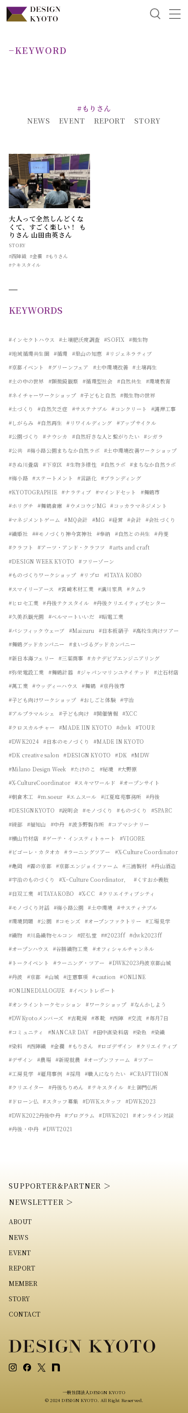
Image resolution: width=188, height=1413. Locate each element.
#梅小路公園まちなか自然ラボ (63, 450)
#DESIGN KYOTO (87, 755)
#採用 (73, 1073)
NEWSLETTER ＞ (41, 1202)
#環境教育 (158, 381)
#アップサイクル (137, 422)
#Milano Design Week (37, 769)
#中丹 (58, 824)
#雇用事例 (50, 1073)
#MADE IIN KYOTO (85, 727)
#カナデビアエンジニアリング (123, 658)
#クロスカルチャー (32, 727)
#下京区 (52, 464)
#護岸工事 (163, 408)
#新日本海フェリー (31, 658)
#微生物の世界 (138, 395)
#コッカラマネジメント (138, 505)
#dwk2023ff (145, 935)
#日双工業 (21, 893)
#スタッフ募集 (60, 1101)
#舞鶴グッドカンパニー (37, 644)
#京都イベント (26, 367)
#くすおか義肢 (151, 879)
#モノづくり (97, 810)
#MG (98, 519)
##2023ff (113, 935)
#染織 (158, 1032)
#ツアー (143, 1059)
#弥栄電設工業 (26, 672)
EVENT (72, 121)
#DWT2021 (57, 1129)
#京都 (34, 976)
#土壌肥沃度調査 (79, 339)
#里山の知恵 (87, 353)
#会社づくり (160, 519)
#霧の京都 (39, 866)
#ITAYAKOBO (56, 893)
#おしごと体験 (98, 699)
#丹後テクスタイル (66, 603)
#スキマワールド (95, 782)
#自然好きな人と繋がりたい (105, 436)
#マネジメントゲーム (34, 519)
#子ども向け (74, 713)
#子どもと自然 (98, 395)
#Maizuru (81, 630)
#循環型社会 (97, 381)
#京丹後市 (112, 685)
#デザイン (21, 1059)
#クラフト (21, 547)
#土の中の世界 (26, 381)
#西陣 (117, 1018)
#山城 (52, 976)
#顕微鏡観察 (63, 381)
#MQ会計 (75, 519)
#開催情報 (106, 713)
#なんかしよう (148, 1004)
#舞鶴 (89, 685)
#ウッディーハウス (54, 685)
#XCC (129, 713)
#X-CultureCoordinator (39, 782)
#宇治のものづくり (32, 879)
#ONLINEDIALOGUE (37, 990)
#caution (103, 976)
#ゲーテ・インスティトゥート (79, 838)
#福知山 (36, 824)
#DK (121, 755)
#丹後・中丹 (23, 1129)
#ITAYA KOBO (123, 575)
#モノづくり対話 (29, 907)
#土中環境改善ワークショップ (140, 450)
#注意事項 (75, 976)
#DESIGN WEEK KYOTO (41, 561)
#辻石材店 (166, 672)
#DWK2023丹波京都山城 (140, 962)
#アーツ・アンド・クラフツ (71, 547)
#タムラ (136, 589)
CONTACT (25, 1314)
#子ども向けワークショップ (42, 699)
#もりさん (57, 255)
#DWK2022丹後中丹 (34, 1115)
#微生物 (138, 339)
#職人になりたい (105, 1073)
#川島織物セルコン (50, 935)
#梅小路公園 (69, 907)
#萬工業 (18, 685)
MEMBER (23, 1283)
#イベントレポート (92, 990)
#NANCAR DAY (68, 1032)
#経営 (116, 519)
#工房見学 (21, 1073)
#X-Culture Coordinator (146, 852)
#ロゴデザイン (115, 1046)
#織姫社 (18, 533)
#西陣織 (17, 255)
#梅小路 (18, 478)
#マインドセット (116, 492)
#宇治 (127, 699)
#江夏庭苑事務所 (121, 796)
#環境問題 (21, 921)
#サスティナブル (137, 907)
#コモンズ (68, 921)
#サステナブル (90, 408)
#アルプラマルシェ (32, 713)
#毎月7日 (157, 1018)
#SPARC (161, 810)
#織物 (16, 935)
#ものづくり (131, 810)
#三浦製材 (134, 866)
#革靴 (98, 1018)
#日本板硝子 (114, 630)
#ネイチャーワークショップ (42, 395)
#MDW (140, 755)
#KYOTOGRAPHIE (33, 492)
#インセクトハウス (32, 339)
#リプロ (90, 575)
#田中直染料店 (111, 1032)
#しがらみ (21, 422)
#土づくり (21, 408)
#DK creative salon (34, 755)
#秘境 (107, 769)
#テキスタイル (25, 264)
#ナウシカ (55, 436)
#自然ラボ (113, 464)
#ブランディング (121, 478)
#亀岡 (16, 866)
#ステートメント (52, 478)
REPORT (109, 121)
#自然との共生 (132, 533)
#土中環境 (100, 907)
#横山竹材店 (23, 838)
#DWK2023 (140, 1101)
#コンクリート (129, 408)
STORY (147, 121)
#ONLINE (133, 976)
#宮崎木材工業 (76, 589)
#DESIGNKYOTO (32, 810)
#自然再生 (50, 422)
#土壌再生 (144, 367)
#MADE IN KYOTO (119, 741)
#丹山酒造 (163, 866)
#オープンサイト (140, 782)
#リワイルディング (89, 422)
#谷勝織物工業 (70, 948)
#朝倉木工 (21, 796)
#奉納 (104, 533)
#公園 (45, 921)
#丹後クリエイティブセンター (130, 603)
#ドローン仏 (23, 1101)
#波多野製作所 (86, 824)
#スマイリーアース (31, 589)
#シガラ (153, 436)
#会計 (134, 519)
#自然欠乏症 (52, 408)
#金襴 (36, 255)
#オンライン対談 (153, 1115)
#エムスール (81, 796)
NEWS (38, 121)
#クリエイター (26, 1087)
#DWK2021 (114, 1115)
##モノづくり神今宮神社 (62, 533)
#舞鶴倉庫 (50, 505)
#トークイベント (29, 962)
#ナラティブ (76, 492)
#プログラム (79, 1115)
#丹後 (153, 796)
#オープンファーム (107, 1059)
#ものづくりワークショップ (42, 575)
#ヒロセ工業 (23, 603)
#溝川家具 (110, 589)
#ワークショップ (106, 1004)
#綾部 (16, 824)
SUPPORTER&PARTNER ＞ (60, 1186)
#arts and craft (129, 547)
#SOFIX (114, 339)
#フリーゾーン (96, 561)
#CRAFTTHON (149, 1073)
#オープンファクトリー (113, 921)
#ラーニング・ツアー (78, 962)
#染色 (140, 1032)
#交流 (135, 1018)
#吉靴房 (77, 1018)
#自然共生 (129, 381)
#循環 (61, 353)
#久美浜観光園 (26, 616)
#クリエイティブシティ (127, 893)
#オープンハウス (29, 948)
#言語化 (87, 478)
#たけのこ (83, 769)
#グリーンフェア (69, 367)
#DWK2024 (24, 741)
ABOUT (20, 1221)
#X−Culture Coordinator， (94, 879)
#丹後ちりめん (66, 1087)
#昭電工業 (111, 616)
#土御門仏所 (142, 1087)
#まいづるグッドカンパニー (102, 644)
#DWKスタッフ (102, 1101)
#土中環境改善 (111, 367)
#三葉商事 (71, 658)
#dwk (123, 727)
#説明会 (68, 810)
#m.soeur (50, 796)
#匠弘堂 (87, 935)
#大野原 (127, 769)
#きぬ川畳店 (23, 464)
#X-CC (87, 893)
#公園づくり (23, 436)
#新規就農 (68, 1059)
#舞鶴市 (150, 492)
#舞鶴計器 (61, 672)
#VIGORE (132, 838)
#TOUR (145, 727)
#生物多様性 (81, 464)
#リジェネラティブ (129, 353)
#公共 (16, 450)
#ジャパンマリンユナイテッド (113, 672)
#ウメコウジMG (86, 505)
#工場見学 (158, 921)
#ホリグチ (21, 505)
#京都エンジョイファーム (87, 866)
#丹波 (16, 976)
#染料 (16, 1046)
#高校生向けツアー (156, 630)
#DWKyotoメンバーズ (36, 1018)
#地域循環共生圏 (29, 353)
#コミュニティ (26, 1032)
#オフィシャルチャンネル (123, 948)
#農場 (44, 1059)
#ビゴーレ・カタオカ (34, 852)
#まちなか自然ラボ (153, 464)
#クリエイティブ (157, 1046)
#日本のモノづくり (66, 741)
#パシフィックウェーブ (37, 630)
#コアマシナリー (128, 824)
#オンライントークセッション (45, 1004)
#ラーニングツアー (87, 852)
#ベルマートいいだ (71, 616)
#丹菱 (161, 533)
